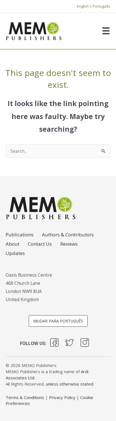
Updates (15, 253)
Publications (20, 235)
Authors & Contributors (68, 235)
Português (101, 6)
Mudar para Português (58, 321)
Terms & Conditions (25, 397)
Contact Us (40, 244)
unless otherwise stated (69, 384)
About (12, 244)
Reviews (69, 244)
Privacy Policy (62, 397)
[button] (54, 343)
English (83, 6)
